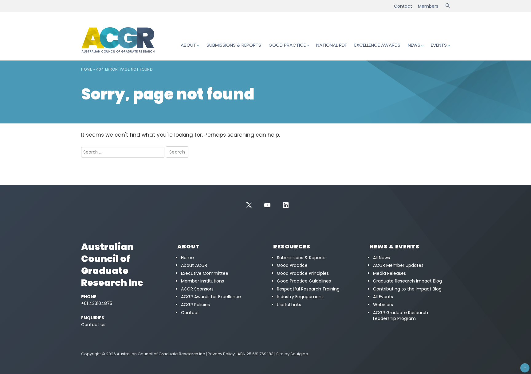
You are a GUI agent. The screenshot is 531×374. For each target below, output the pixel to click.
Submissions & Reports (233, 45)
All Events (383, 297)
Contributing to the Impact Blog (407, 289)
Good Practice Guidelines (304, 281)
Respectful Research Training (308, 289)
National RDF (331, 45)
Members (428, 6)
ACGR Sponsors (197, 289)
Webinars (383, 305)
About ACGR (194, 265)
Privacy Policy (221, 354)
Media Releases (389, 273)
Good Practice (287, 45)
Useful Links (289, 305)
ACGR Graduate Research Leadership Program (400, 316)
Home (86, 69)
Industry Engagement (300, 297)
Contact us (93, 324)
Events (439, 45)
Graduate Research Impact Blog (407, 281)
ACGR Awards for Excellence (211, 297)
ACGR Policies (195, 305)
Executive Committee (204, 273)
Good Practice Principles (303, 273)
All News (381, 258)
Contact (403, 6)
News (414, 45)
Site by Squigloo (292, 354)
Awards (377, 45)
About (188, 45)
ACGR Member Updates (398, 265)
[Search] (447, 6)
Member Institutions (202, 281)
